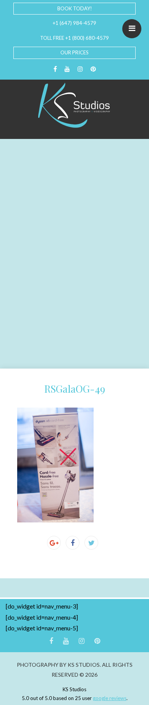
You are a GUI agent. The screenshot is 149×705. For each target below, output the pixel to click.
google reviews (109, 698)
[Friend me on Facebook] (55, 69)
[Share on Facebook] (72, 543)
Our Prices (74, 52)
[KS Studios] (74, 105)
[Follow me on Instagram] (80, 69)
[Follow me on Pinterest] (93, 69)
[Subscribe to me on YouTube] (67, 69)
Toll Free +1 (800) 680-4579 (74, 38)
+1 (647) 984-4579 (74, 23)
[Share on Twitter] (91, 543)
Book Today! (74, 8)
